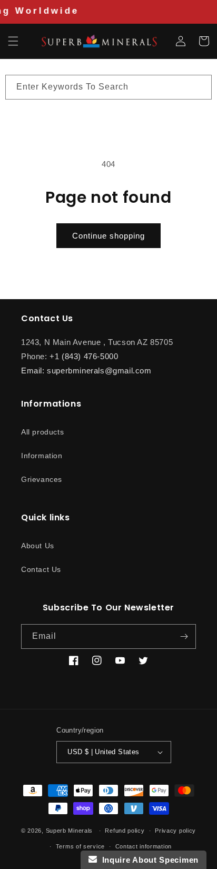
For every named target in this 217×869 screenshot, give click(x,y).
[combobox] (108, 87)
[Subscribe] (183, 636)
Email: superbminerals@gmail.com (86, 370)
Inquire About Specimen (148, 859)
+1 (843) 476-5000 (84, 356)
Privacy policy (175, 830)
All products (42, 432)
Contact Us (41, 569)
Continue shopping (108, 235)
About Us (37, 545)
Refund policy (124, 830)
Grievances (41, 479)
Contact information (143, 846)
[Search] (199, 86)
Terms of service (80, 846)
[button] (13, 41)
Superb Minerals (69, 830)
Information (42, 455)
